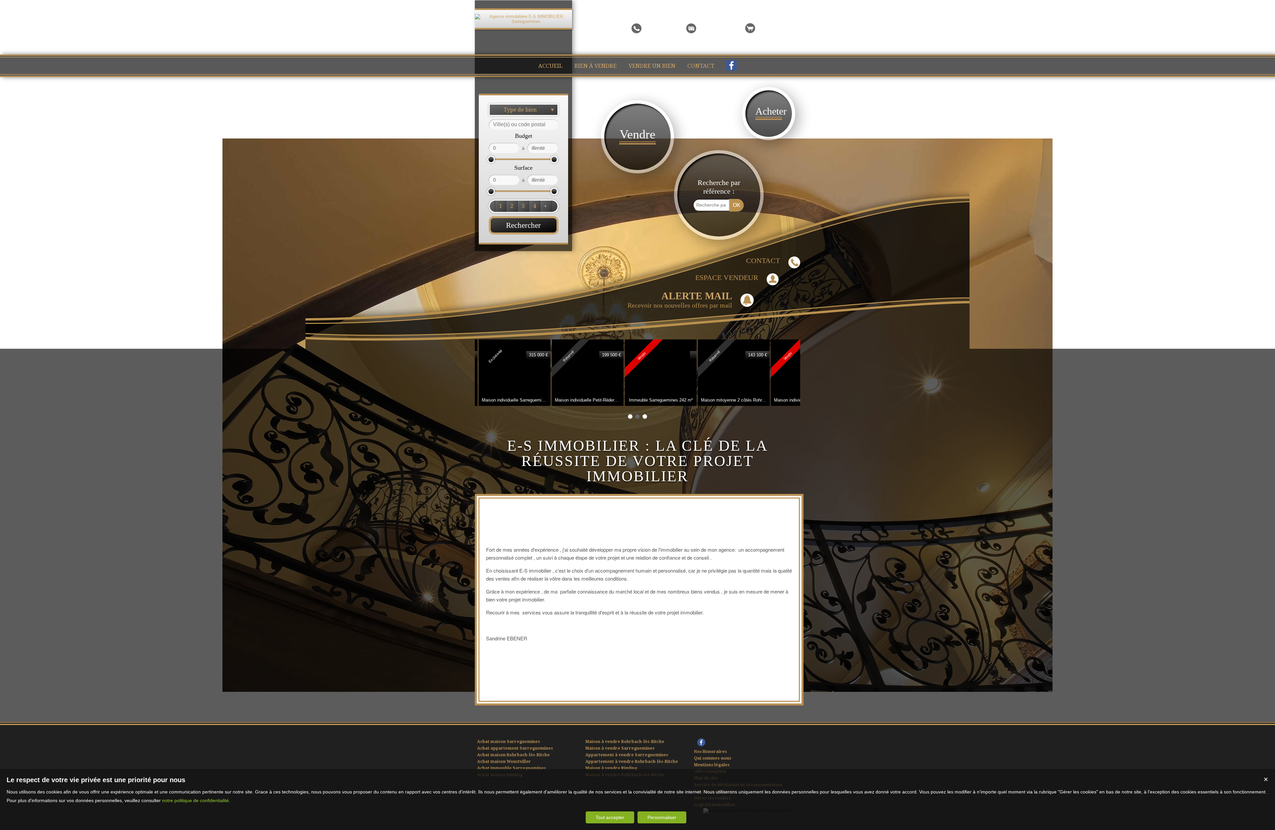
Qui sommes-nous (712, 758)
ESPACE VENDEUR (726, 277)
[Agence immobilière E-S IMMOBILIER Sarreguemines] (523, 21)
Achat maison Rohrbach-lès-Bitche (513, 755)
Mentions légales (711, 765)
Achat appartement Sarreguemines (515, 748)
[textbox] (523, 124)
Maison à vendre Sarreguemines (619, 748)
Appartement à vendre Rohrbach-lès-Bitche (631, 761)
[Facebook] (731, 67)
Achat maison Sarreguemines (508, 741)
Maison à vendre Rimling (611, 768)
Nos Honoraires (710, 751)
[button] (500, 206)
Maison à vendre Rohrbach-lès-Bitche (624, 741)
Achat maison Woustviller (504, 761)
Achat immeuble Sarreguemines (511, 768)
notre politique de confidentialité (195, 800)
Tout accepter (610, 817)
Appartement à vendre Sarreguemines (626, 755)
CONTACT (763, 260)
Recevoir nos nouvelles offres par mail (680, 299)
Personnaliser (661, 817)
